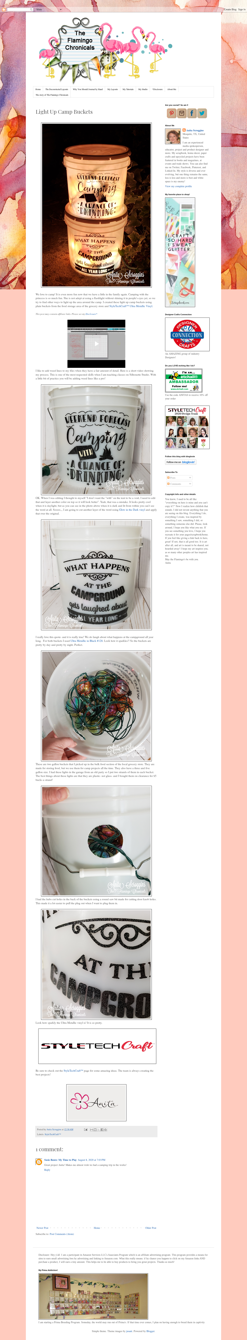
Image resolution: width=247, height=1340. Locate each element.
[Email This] (91, 1129)
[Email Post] (85, 1129)
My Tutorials (128, 89)
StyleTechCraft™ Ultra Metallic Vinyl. (131, 306)
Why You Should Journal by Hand (88, 89)
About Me (171, 89)
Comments (175, 484)
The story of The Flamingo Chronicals (52, 94)
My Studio (143, 89)
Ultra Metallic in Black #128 (87, 641)
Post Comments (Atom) (62, 1234)
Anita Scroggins (195, 130)
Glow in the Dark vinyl (132, 509)
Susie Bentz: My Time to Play (60, 1160)
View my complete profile (178, 186)
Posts (172, 477)
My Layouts (112, 89)
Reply (47, 1169)
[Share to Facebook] (102, 1129)
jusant (129, 1331)
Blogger (150, 1331)
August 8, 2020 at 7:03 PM (91, 1160)
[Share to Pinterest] (105, 1129)
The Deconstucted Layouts (56, 89)
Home (38, 89)
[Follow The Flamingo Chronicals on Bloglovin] (180, 463)
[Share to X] (98, 1129)
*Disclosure (157, 89)
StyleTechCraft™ (73, 1070)
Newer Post (42, 1228)
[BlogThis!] (95, 1129)
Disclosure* (91, 314)
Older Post (150, 1228)
